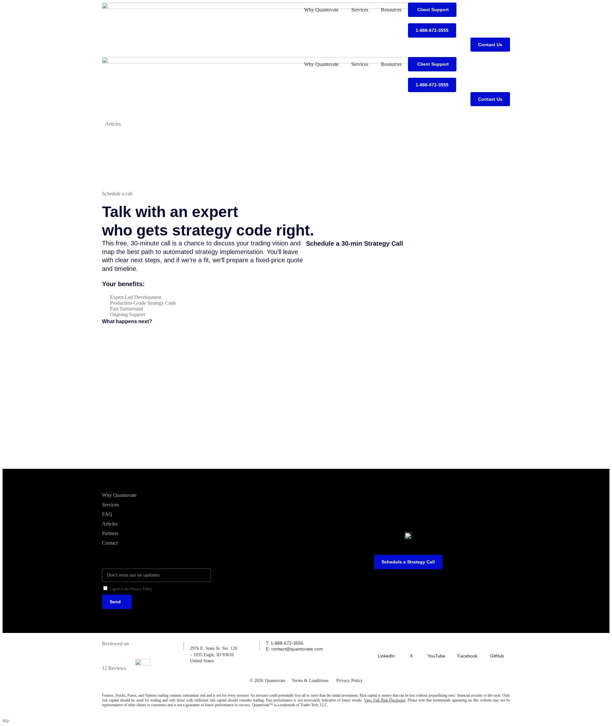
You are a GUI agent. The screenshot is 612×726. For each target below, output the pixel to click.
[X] (411, 645)
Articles (110, 523)
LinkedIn (386, 655)
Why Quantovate (321, 9)
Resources (391, 9)
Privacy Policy (349, 680)
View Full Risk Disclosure (384, 700)
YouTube (436, 655)
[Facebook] (467, 645)
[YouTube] (436, 645)
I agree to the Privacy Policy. (131, 589)
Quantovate (275, 680)
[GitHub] (497, 645)
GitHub (497, 655)
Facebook (467, 655)
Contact (110, 543)
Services (359, 9)
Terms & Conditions (310, 680)
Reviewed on (115, 643)
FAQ (107, 514)
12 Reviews (114, 668)
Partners (110, 533)
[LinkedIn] (386, 645)
